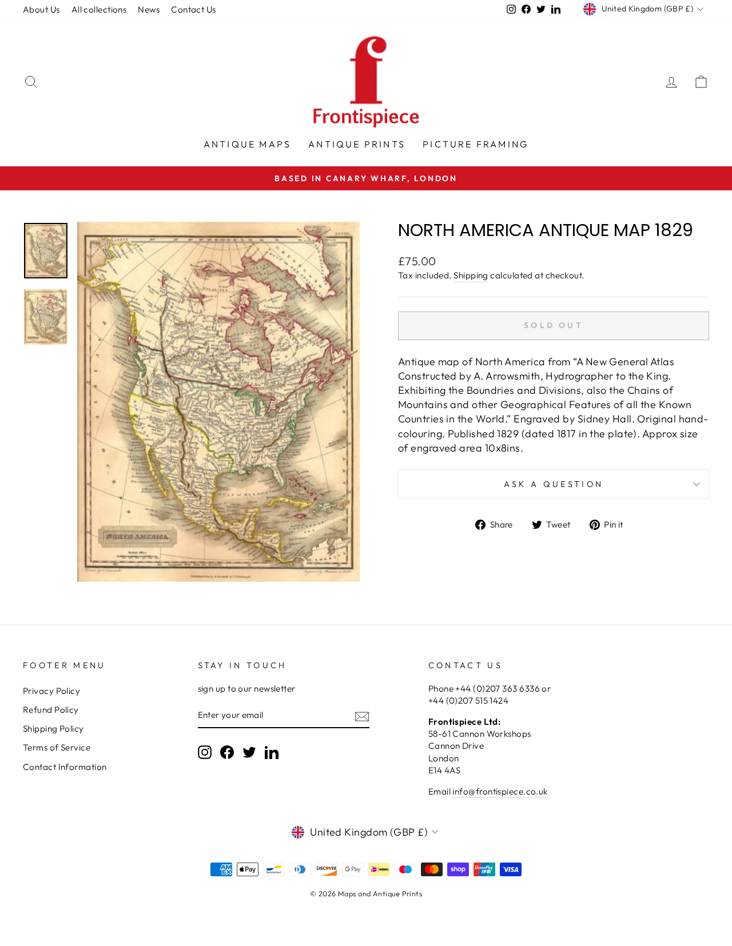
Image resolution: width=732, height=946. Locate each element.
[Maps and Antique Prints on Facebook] (227, 752)
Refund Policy (51, 709)
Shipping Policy (53, 728)
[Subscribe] (362, 716)
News (149, 9)
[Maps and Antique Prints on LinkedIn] (272, 752)
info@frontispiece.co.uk (499, 791)
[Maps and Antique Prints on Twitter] (249, 752)
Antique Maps (247, 144)
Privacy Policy (51, 690)
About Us (41, 9)
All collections (99, 9)
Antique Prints (356, 144)
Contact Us (193, 9)
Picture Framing (475, 144)
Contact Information (65, 766)
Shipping (470, 275)
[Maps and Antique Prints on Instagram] (205, 752)
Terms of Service (56, 747)
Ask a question (553, 484)
